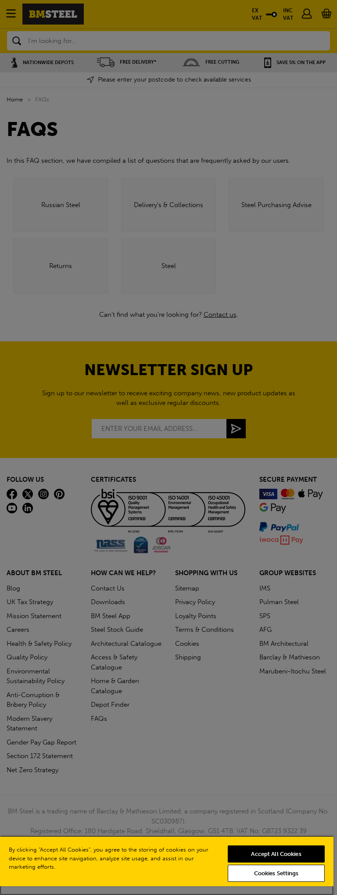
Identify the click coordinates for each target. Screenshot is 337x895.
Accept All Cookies (276, 854)
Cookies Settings (276, 873)
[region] (166, 865)
